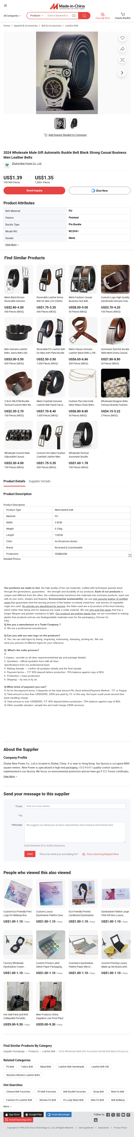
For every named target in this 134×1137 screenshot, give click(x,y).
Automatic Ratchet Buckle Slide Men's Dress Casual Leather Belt (115, 351)
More (6, 1106)
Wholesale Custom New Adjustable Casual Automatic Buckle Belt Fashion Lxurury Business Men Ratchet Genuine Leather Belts (18, 455)
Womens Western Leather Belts (23, 1075)
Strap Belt (98, 1091)
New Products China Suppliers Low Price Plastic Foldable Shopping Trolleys (50, 1018)
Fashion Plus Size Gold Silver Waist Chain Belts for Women (81, 403)
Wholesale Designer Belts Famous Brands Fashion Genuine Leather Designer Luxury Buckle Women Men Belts (115, 403)
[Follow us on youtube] (123, 1114)
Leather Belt (71, 25)
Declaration (103, 1127)
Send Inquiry (34, 190)
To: (21, 815)
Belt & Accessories (51, 25)
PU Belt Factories (47, 1091)
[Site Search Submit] (84, 15)
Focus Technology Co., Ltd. (42, 1127)
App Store (12, 1114)
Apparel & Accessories (26, 25)
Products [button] (35, 15)
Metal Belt (45, 1066)
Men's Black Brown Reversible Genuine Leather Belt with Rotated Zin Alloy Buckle (18, 299)
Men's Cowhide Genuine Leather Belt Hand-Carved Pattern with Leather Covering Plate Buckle (51, 403)
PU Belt (10, 1066)
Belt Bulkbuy (118, 1100)
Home (6, 25)
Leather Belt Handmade (71, 1066)
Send (30, 854)
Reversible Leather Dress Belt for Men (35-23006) (50, 299)
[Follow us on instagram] (118, 1114)
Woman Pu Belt (47, 1100)
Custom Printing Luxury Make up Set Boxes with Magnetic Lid (114, 966)
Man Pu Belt (97, 1100)
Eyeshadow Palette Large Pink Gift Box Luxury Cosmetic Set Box (115, 915)
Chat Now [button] (102, 190)
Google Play (33, 1114)
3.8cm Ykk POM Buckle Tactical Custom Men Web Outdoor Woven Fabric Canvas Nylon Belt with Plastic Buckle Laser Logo (18, 403)
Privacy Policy (120, 1127)
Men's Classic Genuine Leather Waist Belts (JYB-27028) (82, 351)
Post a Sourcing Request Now (100, 854)
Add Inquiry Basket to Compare (68, 135)
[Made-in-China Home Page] (67, 6)
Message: (17, 824)
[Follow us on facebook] (108, 1114)
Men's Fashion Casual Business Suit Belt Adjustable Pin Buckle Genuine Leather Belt (80, 299)
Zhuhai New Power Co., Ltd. (27, 163)
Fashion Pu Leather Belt (19, 1100)
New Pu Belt (117, 1091)
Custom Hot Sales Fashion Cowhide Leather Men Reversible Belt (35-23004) (51, 455)
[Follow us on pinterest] (128, 1114)
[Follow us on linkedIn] (96, 1119)
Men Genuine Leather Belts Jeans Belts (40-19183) (16, 351)
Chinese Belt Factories (18, 1091)
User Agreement (86, 1127)
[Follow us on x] (113, 1114)
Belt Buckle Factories (74, 1091)
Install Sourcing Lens (20, 1119)
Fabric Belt (27, 1066)
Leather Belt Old (100, 1066)
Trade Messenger (59, 1114)
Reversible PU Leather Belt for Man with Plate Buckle (51, 350)
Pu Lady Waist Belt (73, 1100)
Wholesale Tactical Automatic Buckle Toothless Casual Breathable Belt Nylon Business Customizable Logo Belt (81, 455)
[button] (5, 5)
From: (19, 806)
